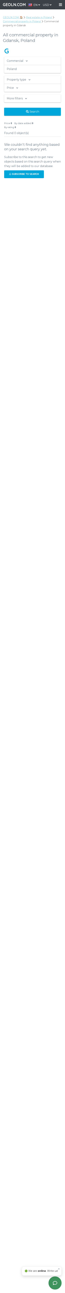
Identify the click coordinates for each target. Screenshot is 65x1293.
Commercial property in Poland (22, 21)
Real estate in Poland (39, 17)
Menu (60, 4)
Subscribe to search (25, 174)
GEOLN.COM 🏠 (13, 17)
